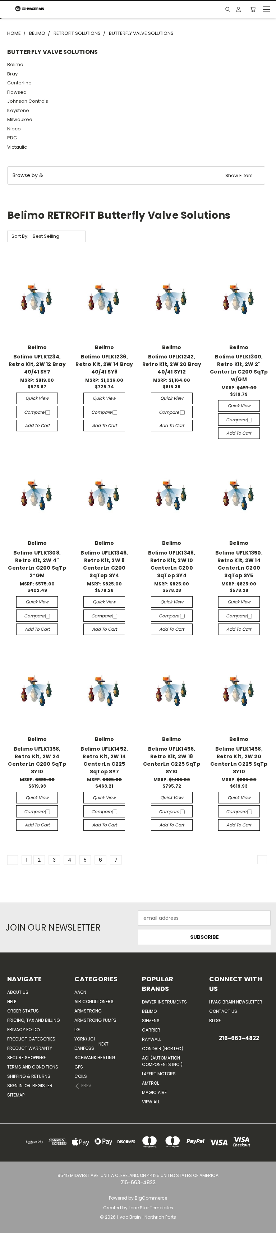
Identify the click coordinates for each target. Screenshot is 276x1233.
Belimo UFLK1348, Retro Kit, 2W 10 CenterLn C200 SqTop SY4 (172, 564)
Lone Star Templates (151, 1208)
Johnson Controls (27, 101)
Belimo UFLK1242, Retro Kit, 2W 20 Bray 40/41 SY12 (171, 364)
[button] (136, 175)
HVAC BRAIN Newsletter (235, 1002)
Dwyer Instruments (164, 1002)
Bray (12, 73)
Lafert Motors (159, 1074)
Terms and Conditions (32, 1067)
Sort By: (20, 236)
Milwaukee (19, 119)
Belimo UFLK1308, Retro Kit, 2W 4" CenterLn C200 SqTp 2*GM (37, 564)
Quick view (37, 398)
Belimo (15, 64)
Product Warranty (29, 1048)
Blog (215, 1021)
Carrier (151, 1030)
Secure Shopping (26, 1057)
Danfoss (84, 1048)
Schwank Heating (94, 1057)
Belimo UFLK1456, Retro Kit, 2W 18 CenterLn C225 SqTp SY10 (172, 760)
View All (151, 1102)
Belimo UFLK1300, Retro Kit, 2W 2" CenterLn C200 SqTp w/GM (239, 368)
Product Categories (31, 1039)
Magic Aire (154, 1092)
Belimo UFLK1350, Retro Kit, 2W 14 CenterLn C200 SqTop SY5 (239, 564)
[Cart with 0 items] (253, 9)
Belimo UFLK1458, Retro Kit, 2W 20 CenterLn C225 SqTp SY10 (239, 760)
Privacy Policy (24, 1029)
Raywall (151, 1039)
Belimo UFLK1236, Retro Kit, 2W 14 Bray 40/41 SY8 (104, 364)
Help (11, 1001)
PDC (12, 137)
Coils (80, 1076)
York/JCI (84, 1039)
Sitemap (15, 1095)
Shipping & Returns (28, 1076)
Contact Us (223, 1011)
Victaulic (17, 147)
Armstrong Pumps (95, 1020)
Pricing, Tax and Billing (33, 1020)
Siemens (151, 1021)
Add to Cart (37, 425)
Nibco (14, 128)
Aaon (80, 992)
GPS (78, 1067)
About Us (17, 992)
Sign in (15, 1086)
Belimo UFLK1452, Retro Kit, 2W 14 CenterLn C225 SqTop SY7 (104, 760)
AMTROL (150, 1083)
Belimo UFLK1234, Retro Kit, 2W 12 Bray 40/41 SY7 (37, 364)
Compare (34, 412)
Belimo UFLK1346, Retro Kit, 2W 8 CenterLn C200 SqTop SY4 (104, 564)
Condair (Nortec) (162, 1049)
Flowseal (17, 92)
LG (77, 1029)
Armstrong (88, 1011)
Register (42, 1086)
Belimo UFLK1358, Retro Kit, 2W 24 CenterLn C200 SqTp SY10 (37, 760)
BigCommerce (151, 1198)
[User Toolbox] (238, 9)
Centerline (19, 82)
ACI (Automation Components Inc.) (162, 1061)
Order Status (23, 1011)
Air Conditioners (94, 1001)
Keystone (18, 110)
